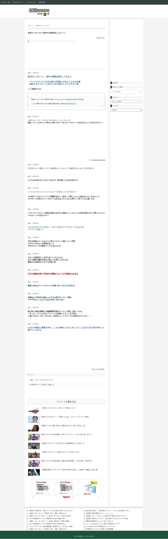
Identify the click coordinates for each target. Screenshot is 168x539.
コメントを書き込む (67, 401)
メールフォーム (31, 2)
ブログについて (18, 2)
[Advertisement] (66, 143)
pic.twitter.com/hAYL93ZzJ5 (74, 99)
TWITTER (41, 2)
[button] (140, 92)
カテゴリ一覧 (5, 2)
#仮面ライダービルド (56, 99)
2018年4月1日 (71, 103)
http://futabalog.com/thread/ (98, 160)
